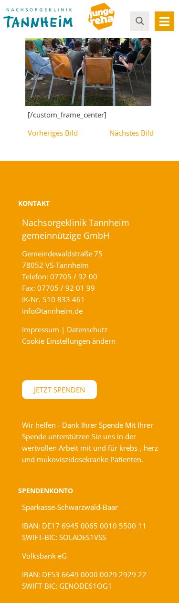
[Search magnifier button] (140, 20)
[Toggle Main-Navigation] (164, 21)
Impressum (40, 329)
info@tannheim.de (52, 311)
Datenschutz (87, 329)
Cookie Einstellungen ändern (69, 341)
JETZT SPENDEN (59, 389)
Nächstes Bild (131, 133)
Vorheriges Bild (53, 133)
